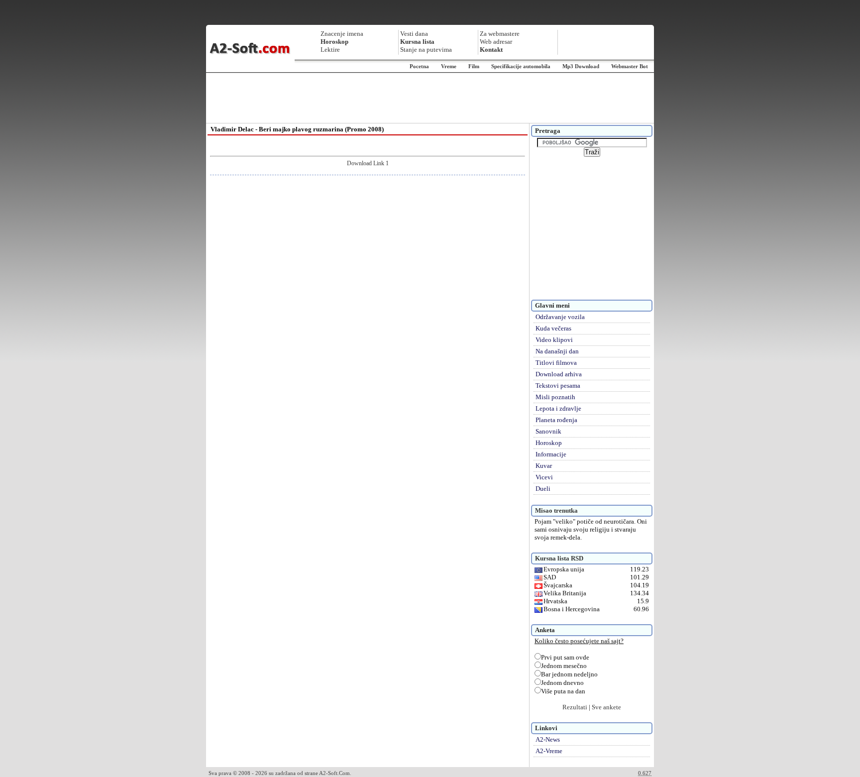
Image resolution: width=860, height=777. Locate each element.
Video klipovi (554, 339)
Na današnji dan (557, 351)
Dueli (543, 488)
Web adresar (496, 41)
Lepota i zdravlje (558, 408)
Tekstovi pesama (558, 385)
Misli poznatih (555, 397)
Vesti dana (414, 33)
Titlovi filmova (556, 362)
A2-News (548, 739)
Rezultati (574, 707)
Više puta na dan (563, 691)
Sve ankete (606, 707)
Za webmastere (500, 33)
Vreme (448, 66)
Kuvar (544, 465)
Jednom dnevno (562, 682)
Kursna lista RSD (559, 558)
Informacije (551, 454)
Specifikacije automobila (520, 66)
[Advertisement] (430, 98)
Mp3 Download (580, 66)
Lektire (330, 49)
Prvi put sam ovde (565, 657)
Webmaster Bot (629, 66)
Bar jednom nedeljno (569, 674)
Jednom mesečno (564, 665)
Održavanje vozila (560, 317)
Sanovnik (548, 431)
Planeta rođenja (556, 420)
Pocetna (419, 66)
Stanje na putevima (426, 49)
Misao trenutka (556, 510)
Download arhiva (559, 374)
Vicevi (544, 477)
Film (473, 66)
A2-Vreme (549, 751)
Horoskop (549, 442)
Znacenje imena (342, 33)
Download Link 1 (368, 163)
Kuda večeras (553, 328)
